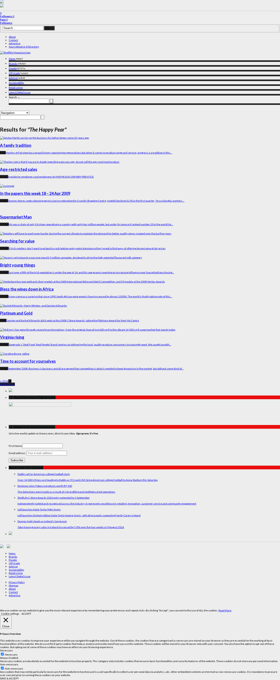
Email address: (17, 453)
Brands (13, 63)
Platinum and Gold (16, 313)
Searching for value (17, 241)
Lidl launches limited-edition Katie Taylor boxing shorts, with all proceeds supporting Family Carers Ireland (79, 515)
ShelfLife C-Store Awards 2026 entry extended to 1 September (54, 497)
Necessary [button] (6, 650)
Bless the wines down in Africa (27, 289)
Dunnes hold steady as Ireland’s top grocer (42, 521)
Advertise (14, 43)
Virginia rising (12, 337)
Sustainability (16, 82)
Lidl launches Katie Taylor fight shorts (39, 509)
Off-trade (14, 73)
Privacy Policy (17, 582)
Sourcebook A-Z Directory (24, 46)
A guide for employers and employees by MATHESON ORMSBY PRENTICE (51, 176)
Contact (13, 40)
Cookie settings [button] (10, 613)
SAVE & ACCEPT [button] (9, 678)
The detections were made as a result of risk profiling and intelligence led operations (66, 491)
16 (6, 381)
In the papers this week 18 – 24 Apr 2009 (35, 193)
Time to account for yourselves (28, 361)
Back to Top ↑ (7, 384)
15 (3, 381)
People (13, 68)
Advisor (13, 78)
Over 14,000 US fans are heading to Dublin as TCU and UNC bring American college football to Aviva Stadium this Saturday (88, 480)
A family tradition (15, 145)
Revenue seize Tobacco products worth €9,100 (45, 485)
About (12, 36)
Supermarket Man (16, 217)
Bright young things (17, 265)
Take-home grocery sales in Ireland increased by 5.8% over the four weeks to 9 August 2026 (71, 527)
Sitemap (13, 585)
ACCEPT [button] (26, 613)
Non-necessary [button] (9, 664)
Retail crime (16, 87)
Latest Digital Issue (19, 92)
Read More (225, 610)
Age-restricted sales (18, 169)
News (12, 58)
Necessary (11, 654)
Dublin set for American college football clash (44, 474)
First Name (15, 446)
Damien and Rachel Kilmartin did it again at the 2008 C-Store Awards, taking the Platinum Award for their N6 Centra (72, 320)
